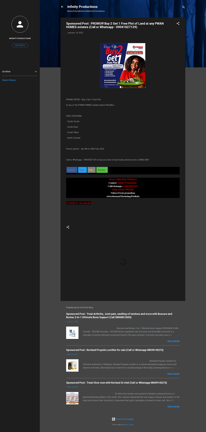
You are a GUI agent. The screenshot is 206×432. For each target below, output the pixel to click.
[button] (178, 24)
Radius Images (129, 425)
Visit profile (20, 45)
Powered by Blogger (124, 419)
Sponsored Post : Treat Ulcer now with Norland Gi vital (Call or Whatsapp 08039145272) (116, 382)
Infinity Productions (82, 7)
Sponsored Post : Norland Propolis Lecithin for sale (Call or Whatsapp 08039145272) (115, 349)
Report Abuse (9, 80)
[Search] (183, 7)
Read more (173, 341)
